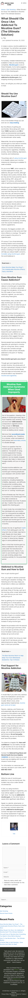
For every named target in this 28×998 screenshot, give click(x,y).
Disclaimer (12, 994)
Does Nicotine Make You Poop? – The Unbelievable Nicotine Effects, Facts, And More (12, 926)
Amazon (16, 969)
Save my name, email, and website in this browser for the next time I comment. (14, 882)
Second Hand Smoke (6, 913)
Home (3, 9)
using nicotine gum (20, 158)
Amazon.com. (17, 979)
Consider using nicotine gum (10, 254)
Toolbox (24, 994)
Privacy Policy (5, 994)
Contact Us (14, 995)
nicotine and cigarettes (8, 375)
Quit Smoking (11, 9)
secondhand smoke (18, 434)
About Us (18, 994)
